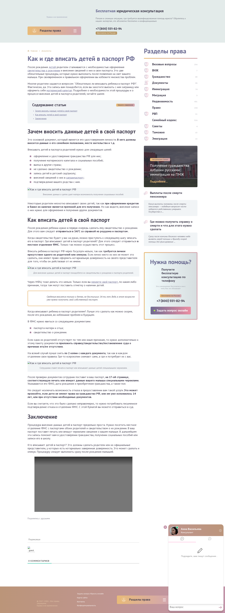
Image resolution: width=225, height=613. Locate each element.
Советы (157, 126)
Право (156, 108)
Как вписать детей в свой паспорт (51, 114)
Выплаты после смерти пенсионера (166, 195)
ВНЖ (155, 70)
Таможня (158, 132)
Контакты (81, 601)
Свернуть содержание (125, 105)
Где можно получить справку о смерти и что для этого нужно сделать (171, 225)
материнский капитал (59, 90)
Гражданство (161, 77)
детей (52, 67)
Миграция (159, 95)
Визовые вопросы (164, 64)
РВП (154, 114)
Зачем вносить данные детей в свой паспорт (56, 110)
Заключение (41, 118)
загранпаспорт (74, 177)
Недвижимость (162, 101)
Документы (160, 83)
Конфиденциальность (86, 605)
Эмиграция (159, 139)
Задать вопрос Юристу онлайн (90, 593)
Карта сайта (82, 597)
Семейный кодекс (164, 120)
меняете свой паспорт (104, 282)
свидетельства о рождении (44, 70)
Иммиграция (160, 89)
